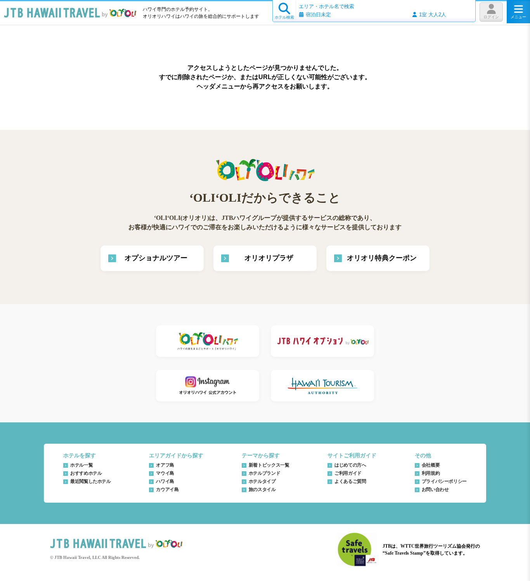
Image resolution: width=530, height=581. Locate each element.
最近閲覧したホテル (90, 481)
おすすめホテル (86, 473)
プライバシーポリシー (444, 481)
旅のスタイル (262, 489)
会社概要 (431, 465)
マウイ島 (165, 473)
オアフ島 (165, 465)
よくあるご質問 (350, 481)
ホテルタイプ (262, 481)
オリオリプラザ (268, 258)
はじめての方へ (350, 465)
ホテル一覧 (81, 465)
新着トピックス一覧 (269, 465)
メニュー (518, 17)
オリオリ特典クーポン (382, 258)
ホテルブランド (264, 473)
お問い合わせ (435, 489)
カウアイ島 (167, 489)
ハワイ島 (165, 481)
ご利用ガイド (348, 473)
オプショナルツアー (156, 258)
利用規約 (431, 473)
